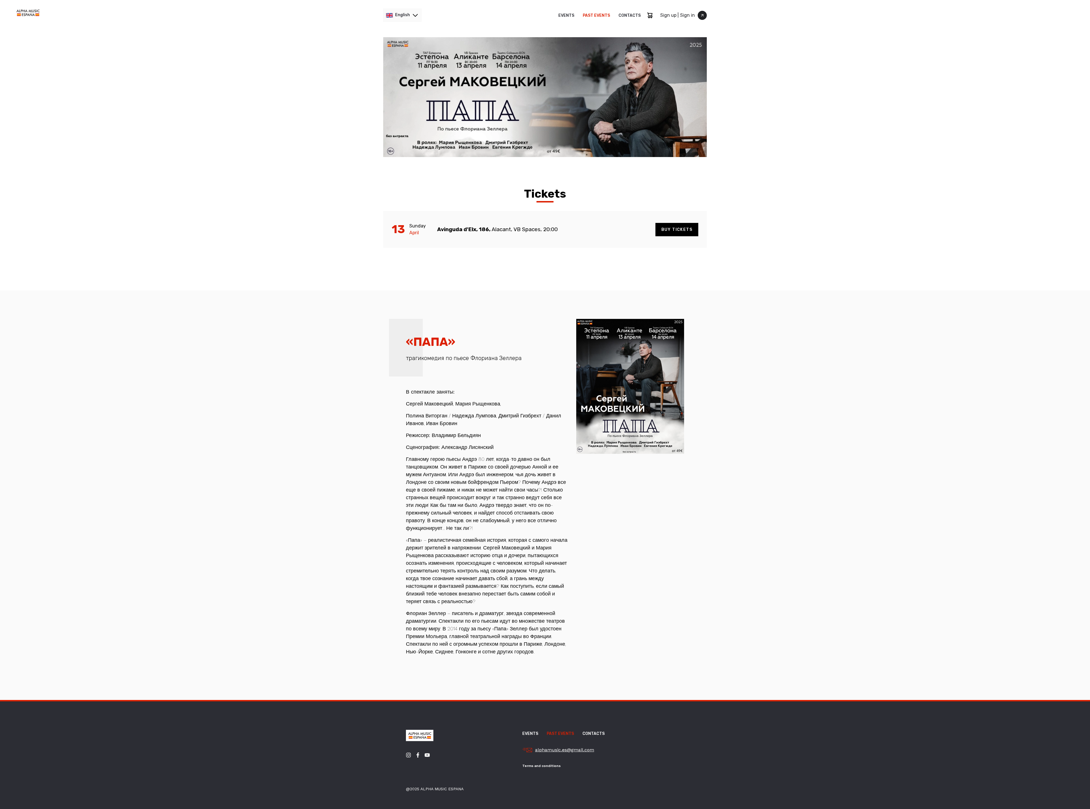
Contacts (630, 15)
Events (566, 15)
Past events (596, 15)
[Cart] (649, 15)
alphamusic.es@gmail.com (564, 749)
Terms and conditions (541, 766)
